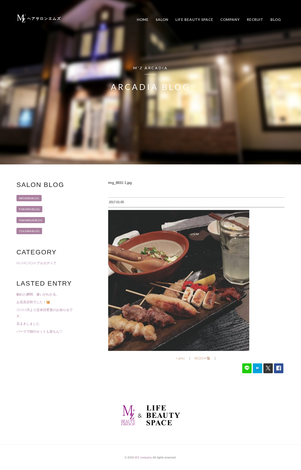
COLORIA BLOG (29, 231)
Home (143, 19)
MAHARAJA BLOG (30, 220)
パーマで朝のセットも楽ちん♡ (39, 331)
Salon (162, 19)
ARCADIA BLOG (29, 198)
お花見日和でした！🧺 (33, 302)
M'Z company (143, 457)
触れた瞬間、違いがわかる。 (37, 294)
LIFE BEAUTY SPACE (194, 19)
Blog (275, 19)
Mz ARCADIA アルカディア (36, 263)
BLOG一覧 (202, 358)
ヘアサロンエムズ (44, 18)
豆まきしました (28, 324)
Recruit (255, 19)
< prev (180, 358)
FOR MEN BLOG (29, 209)
